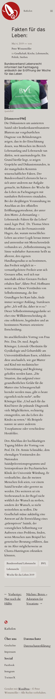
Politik (15, 57)
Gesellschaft (20, 53)
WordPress (23, 689)
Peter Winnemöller (21, 48)
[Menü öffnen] (51, 11)
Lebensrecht (42, 53)
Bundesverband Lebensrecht (21, 563)
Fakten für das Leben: (28, 32)
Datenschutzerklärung (37, 646)
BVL (43, 563)
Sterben (24, 57)
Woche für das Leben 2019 (20, 574)
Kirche (31, 53)
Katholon (28, 10)
